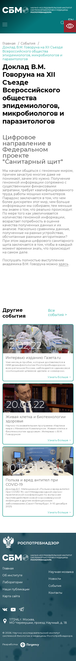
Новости (54, 579)
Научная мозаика (61, 572)
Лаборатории (12, 582)
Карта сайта (11, 596)
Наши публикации (15, 589)
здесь (64, 264)
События (28, 43)
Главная (9, 43)
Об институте (12, 575)
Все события (56, 313)
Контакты (55, 593)
